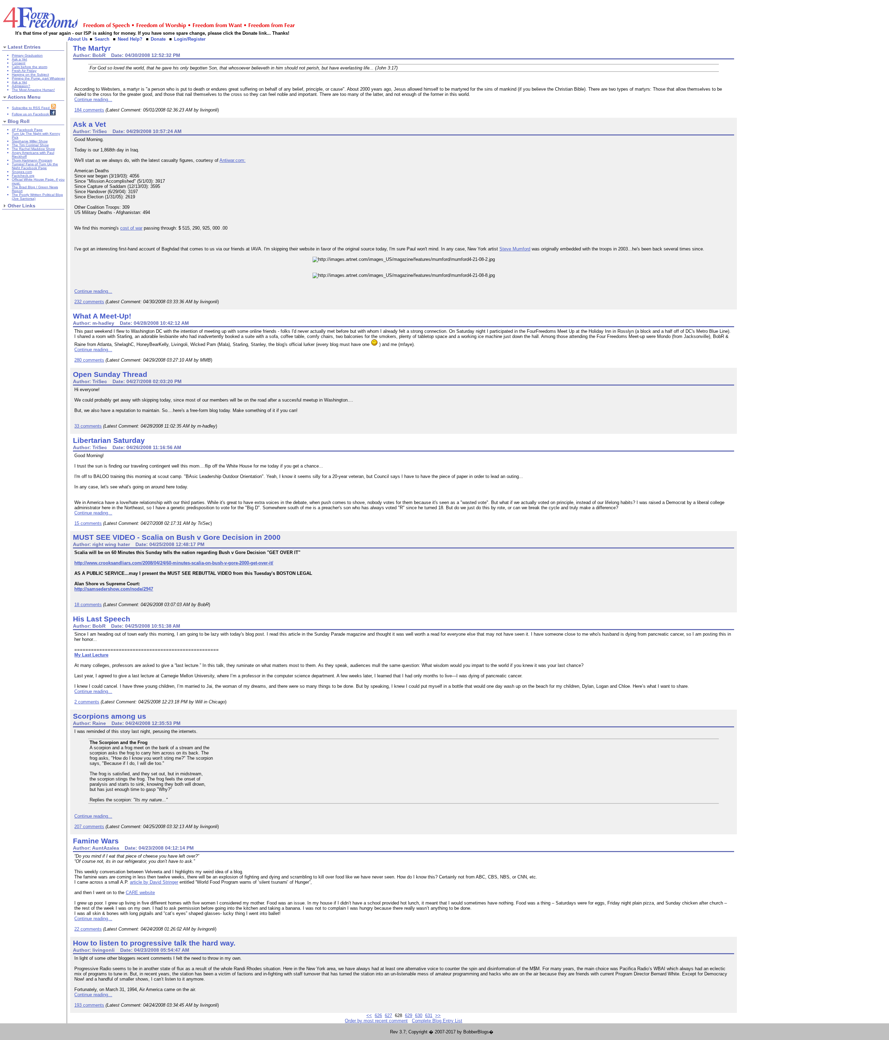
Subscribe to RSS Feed (31, 108)
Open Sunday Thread (110, 374)
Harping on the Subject (30, 74)
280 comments (89, 360)
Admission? (21, 86)
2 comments (86, 701)
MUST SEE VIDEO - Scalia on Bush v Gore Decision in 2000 (177, 537)
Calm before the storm (29, 67)
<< (369, 1015)
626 (378, 1015)
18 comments (88, 604)
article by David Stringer (154, 882)
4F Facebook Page (27, 130)
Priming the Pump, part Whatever (38, 78)
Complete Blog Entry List (437, 1020)
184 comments (89, 110)
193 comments (89, 1005)
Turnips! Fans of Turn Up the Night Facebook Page (35, 166)
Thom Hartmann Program (32, 160)
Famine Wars (96, 841)
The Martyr (92, 48)
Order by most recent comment (376, 1020)
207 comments (89, 826)
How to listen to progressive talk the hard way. (154, 943)
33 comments (88, 426)
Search (101, 39)
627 (388, 1015)
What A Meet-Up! (102, 316)
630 (418, 1015)
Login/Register (190, 39)
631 (428, 1015)
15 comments (88, 523)
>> (438, 1015)
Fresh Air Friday (24, 71)
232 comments (89, 301)
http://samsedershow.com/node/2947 (113, 589)
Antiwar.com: (232, 160)
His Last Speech (101, 619)
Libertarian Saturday (109, 440)
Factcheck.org (23, 176)
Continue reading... (93, 99)
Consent (18, 63)
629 (408, 1015)
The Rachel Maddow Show (33, 149)
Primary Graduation (27, 55)
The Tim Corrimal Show (30, 145)
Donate (158, 39)
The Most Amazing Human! (33, 90)
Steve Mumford (514, 248)
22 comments (88, 929)
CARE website (140, 892)
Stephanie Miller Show (30, 141)
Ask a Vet (19, 59)
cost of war (131, 228)
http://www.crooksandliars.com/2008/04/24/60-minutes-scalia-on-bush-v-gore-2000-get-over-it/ (173, 563)
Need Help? (130, 39)
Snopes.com (22, 172)
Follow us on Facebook (31, 114)
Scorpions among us (109, 716)
